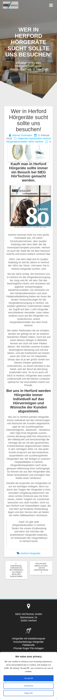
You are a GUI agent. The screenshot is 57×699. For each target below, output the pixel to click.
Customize (28, 686)
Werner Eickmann (22, 135)
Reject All (28, 693)
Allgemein (23, 138)
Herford (46, 138)
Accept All (28, 678)
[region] (28, 675)
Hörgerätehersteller (17, 141)
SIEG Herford (35, 141)
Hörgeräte (34, 553)
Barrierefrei (35, 138)
